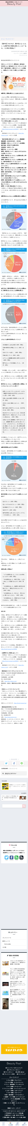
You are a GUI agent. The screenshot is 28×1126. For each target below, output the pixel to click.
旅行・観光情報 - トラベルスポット (14, 1094)
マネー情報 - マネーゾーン (14, 1092)
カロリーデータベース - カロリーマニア (14, 1111)
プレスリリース (13, 768)
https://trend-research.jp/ (20, 703)
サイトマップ (21, 1074)
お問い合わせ (20, 1072)
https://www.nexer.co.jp (10, 717)
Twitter (6, 860)
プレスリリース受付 (9, 1074)
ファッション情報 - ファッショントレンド (15, 1088)
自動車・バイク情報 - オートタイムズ (14, 1096)
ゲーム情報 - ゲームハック (14, 1086)
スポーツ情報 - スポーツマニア (14, 1090)
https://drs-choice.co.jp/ (10, 681)
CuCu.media (7, 944)
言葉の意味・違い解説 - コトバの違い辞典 (15, 1117)
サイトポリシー (9, 1072)
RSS (21, 860)
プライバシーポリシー (15, 1070)
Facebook (11, 860)
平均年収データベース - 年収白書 (14, 1113)
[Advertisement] (14, 22)
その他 (4, 947)
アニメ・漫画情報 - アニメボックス (14, 1084)
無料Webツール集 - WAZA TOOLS (15, 1115)
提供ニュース (6, 941)
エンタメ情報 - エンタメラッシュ (14, 1082)
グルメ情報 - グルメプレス (14, 1080)
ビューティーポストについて (14, 1068)
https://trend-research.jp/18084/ (10, 129)
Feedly (16, 860)
